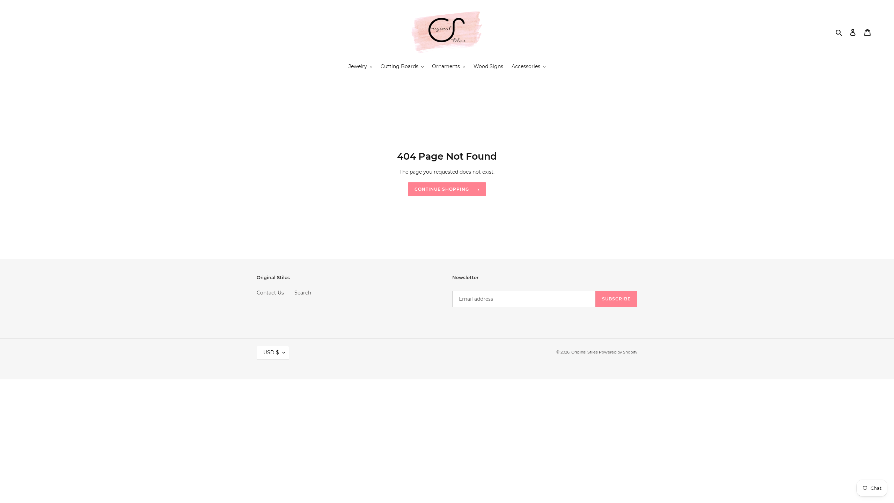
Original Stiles (584, 352)
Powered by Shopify (618, 352)
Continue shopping (442, 189)
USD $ (271, 352)
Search (302, 293)
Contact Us (270, 293)
